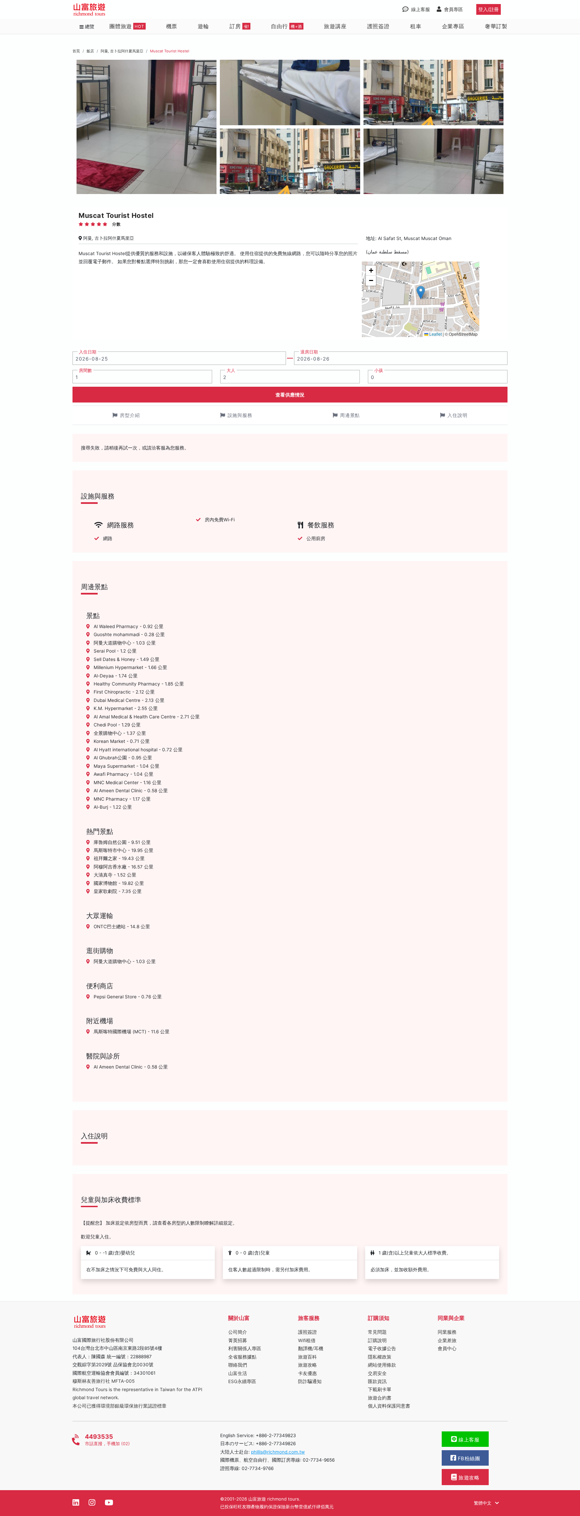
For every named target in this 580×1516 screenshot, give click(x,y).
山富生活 (237, 1373)
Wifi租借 (307, 1340)
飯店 (90, 51)
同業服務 (447, 1332)
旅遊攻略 (307, 1365)
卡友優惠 (307, 1373)
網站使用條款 (382, 1365)
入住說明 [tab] (457, 415)
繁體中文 (483, 1503)
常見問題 (377, 1332)
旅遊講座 (335, 26)
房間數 (85, 370)
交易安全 (377, 1373)
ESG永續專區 (242, 1381)
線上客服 (468, 1440)
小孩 (378, 370)
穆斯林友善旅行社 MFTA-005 (103, 1381)
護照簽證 (378, 26)
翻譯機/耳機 (310, 1348)
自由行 (286, 26)
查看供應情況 (290, 394)
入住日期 (87, 351)
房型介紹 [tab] (130, 415)
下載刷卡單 (379, 1389)
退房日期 (309, 351)
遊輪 (203, 26)
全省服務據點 (242, 1357)
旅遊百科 (307, 1357)
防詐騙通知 (310, 1381)
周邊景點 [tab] (350, 415)
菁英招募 (237, 1340)
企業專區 (453, 26)
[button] (421, 292)
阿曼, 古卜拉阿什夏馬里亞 (122, 51)
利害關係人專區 (244, 1348)
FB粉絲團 (468, 1459)
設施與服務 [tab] (240, 415)
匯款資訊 (377, 1381)
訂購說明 (377, 1340)
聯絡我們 (237, 1365)
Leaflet (435, 334)
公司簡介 (237, 1332)
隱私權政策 (379, 1357)
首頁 (76, 51)
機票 (172, 26)
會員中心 (447, 1348)
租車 (416, 26)
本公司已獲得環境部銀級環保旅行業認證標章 (119, 1406)
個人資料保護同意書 (389, 1406)
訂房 (239, 26)
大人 (231, 370)
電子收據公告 (382, 1348)
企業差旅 (447, 1340)
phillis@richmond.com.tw (278, 1452)
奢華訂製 (496, 26)
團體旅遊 (126, 26)
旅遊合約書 (379, 1398)
